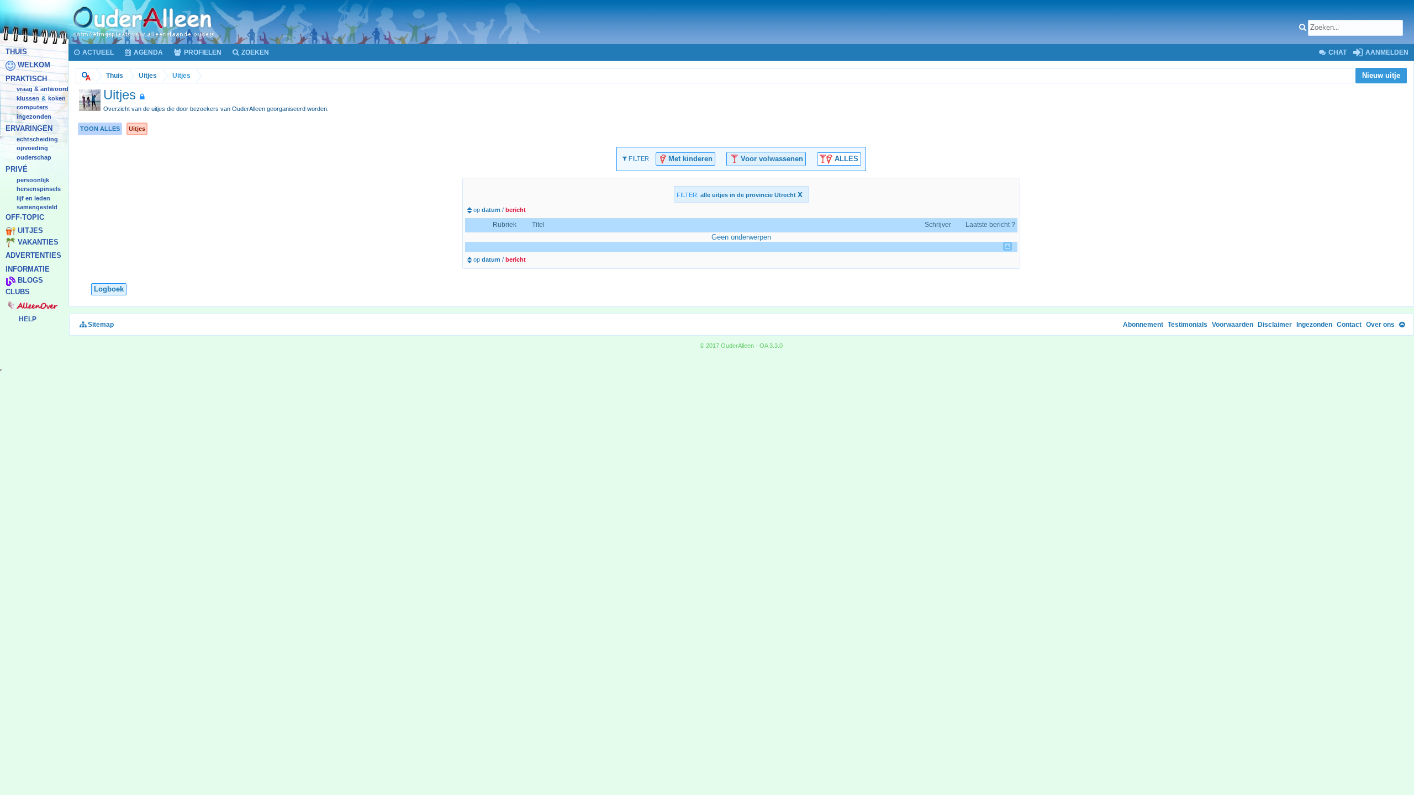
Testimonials (1187, 324)
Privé (17, 170)
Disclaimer (1275, 324)
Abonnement (1143, 324)
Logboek (109, 289)
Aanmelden (1386, 52)
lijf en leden (33, 198)
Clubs (18, 292)
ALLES (845, 158)
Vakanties (38, 242)
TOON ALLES (100, 128)
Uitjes (30, 231)
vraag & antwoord (42, 89)
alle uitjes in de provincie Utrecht (751, 195)
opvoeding (32, 148)
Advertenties (33, 256)
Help (27, 319)
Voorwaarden (1232, 324)
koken (57, 98)
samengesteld (37, 207)
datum (491, 209)
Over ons (1380, 324)
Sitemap (100, 324)
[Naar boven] (1402, 324)
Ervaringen (29, 129)
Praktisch (26, 79)
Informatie (28, 269)
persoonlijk (33, 180)
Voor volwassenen (770, 158)
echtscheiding (37, 139)
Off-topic (25, 217)
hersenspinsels (39, 189)
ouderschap (34, 157)
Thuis (16, 51)
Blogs (30, 281)
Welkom (34, 65)
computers (32, 107)
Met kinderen (689, 158)
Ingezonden (34, 116)
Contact (1349, 324)
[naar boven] (1007, 246)
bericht (515, 209)
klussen (28, 98)
